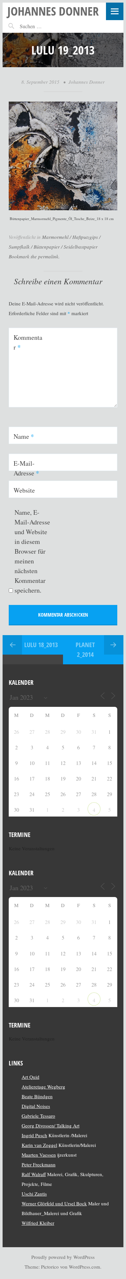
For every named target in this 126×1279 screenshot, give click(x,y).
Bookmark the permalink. (34, 256)
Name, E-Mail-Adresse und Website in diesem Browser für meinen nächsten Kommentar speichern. (32, 551)
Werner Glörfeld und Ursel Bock (54, 1203)
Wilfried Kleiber (38, 1223)
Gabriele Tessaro (38, 1116)
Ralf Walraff (34, 1174)
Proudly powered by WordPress (63, 1257)
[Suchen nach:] (44, 26)
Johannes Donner (53, 11)
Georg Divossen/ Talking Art (50, 1125)
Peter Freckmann (39, 1164)
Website (24, 490)
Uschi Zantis (34, 1193)
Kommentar (28, 342)
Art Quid (30, 1077)
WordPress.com (84, 1266)
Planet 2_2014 (85, 649)
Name (24, 436)
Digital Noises (36, 1106)
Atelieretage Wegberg (43, 1086)
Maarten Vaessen (39, 1154)
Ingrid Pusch (34, 1135)
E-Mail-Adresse (26, 468)
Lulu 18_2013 (41, 644)
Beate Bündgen (37, 1096)
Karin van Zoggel (39, 1145)
